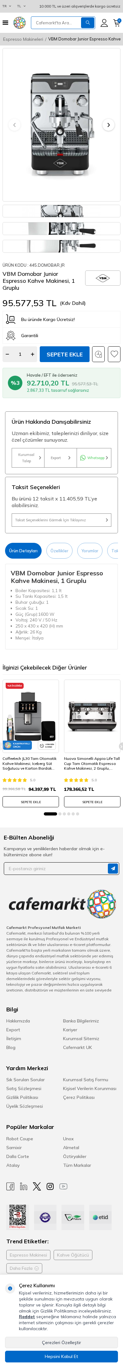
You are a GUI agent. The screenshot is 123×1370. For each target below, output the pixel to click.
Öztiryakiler (74, 1156)
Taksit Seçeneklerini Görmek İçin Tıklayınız (50, 520)
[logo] (19, 22)
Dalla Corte (17, 1156)
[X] (37, 1186)
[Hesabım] (104, 23)
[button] (14, 125)
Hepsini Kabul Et (61, 1356)
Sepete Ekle (65, 354)
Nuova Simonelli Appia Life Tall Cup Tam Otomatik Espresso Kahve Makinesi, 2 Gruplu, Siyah (92, 763)
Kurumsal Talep (26, 457)
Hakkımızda (18, 1021)
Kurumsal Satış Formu (85, 1079)
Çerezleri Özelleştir (61, 1342)
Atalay (13, 1165)
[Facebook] (10, 1186)
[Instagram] (50, 1186)
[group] (61, 124)
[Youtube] (63, 1186)
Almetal (71, 1147)
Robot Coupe (19, 1139)
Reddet (27, 1316)
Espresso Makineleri (23, 39)
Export (56, 458)
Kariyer (70, 1030)
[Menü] (5, 22)
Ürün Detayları (23, 550)
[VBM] (102, 278)
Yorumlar (89, 550)
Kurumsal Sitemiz (81, 1038)
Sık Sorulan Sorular (25, 1079)
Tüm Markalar (77, 1165)
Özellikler (59, 550)
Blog (10, 1047)
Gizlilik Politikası (22, 1097)
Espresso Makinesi (28, 1255)
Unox (68, 1139)
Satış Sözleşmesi (23, 1088)
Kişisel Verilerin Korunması (89, 1088)
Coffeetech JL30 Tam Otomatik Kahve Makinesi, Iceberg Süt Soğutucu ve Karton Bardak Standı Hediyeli (29, 763)
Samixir (14, 1147)
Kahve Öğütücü (73, 1255)
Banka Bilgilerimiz (81, 1021)
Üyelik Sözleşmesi (24, 1106)
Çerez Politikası (79, 1097)
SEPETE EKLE (31, 802)
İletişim (13, 1038)
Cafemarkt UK (77, 1047)
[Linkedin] (24, 1186)
